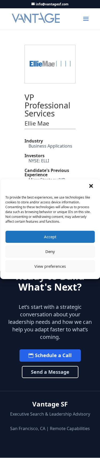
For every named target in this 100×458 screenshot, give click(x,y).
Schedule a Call (53, 355)
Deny (50, 251)
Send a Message (50, 372)
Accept (50, 236)
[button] (91, 186)
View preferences (50, 266)
